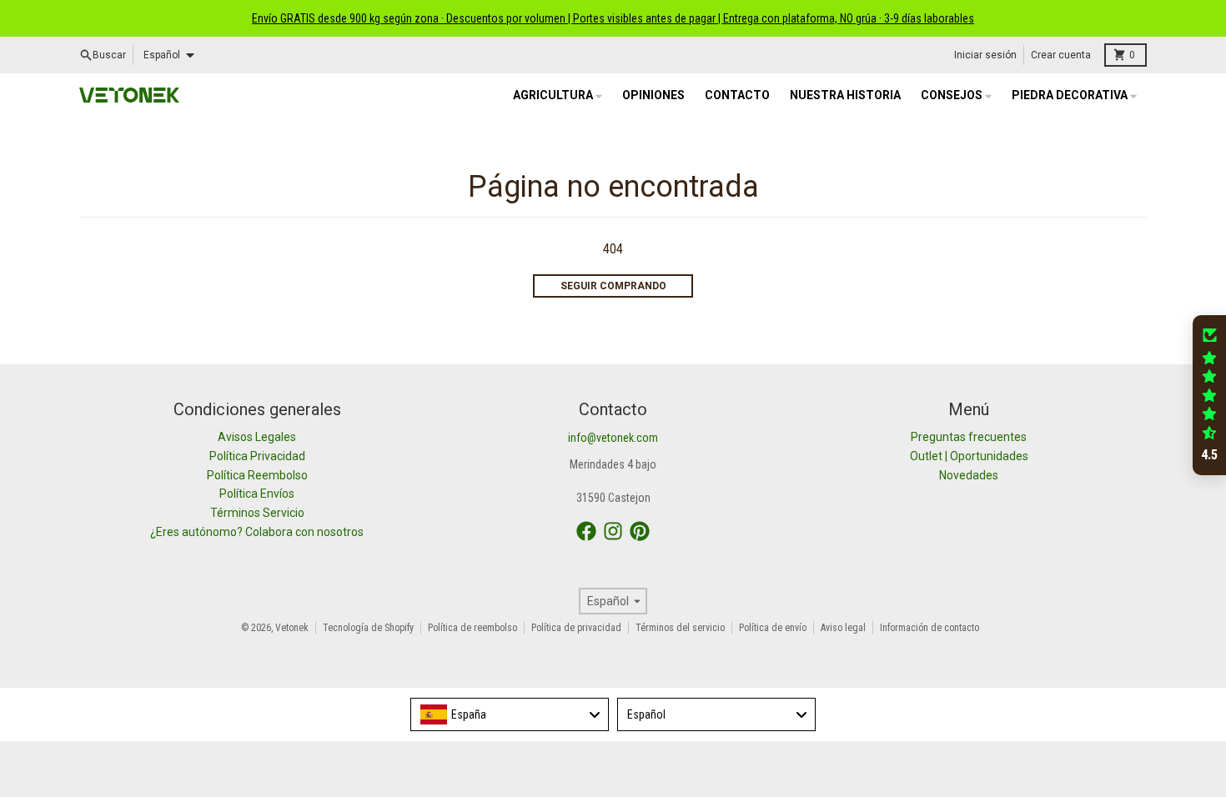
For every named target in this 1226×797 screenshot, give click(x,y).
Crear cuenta (1061, 55)
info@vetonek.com (613, 437)
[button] (1209, 395)
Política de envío (772, 628)
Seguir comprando (613, 286)
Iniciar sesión (985, 55)
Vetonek (292, 628)
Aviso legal (843, 628)
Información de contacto (929, 628)
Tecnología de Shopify (368, 628)
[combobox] (509, 714)
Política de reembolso (472, 628)
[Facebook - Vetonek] (586, 531)
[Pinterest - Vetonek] (640, 531)
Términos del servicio (680, 628)
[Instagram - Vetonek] (613, 531)
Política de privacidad (576, 628)
